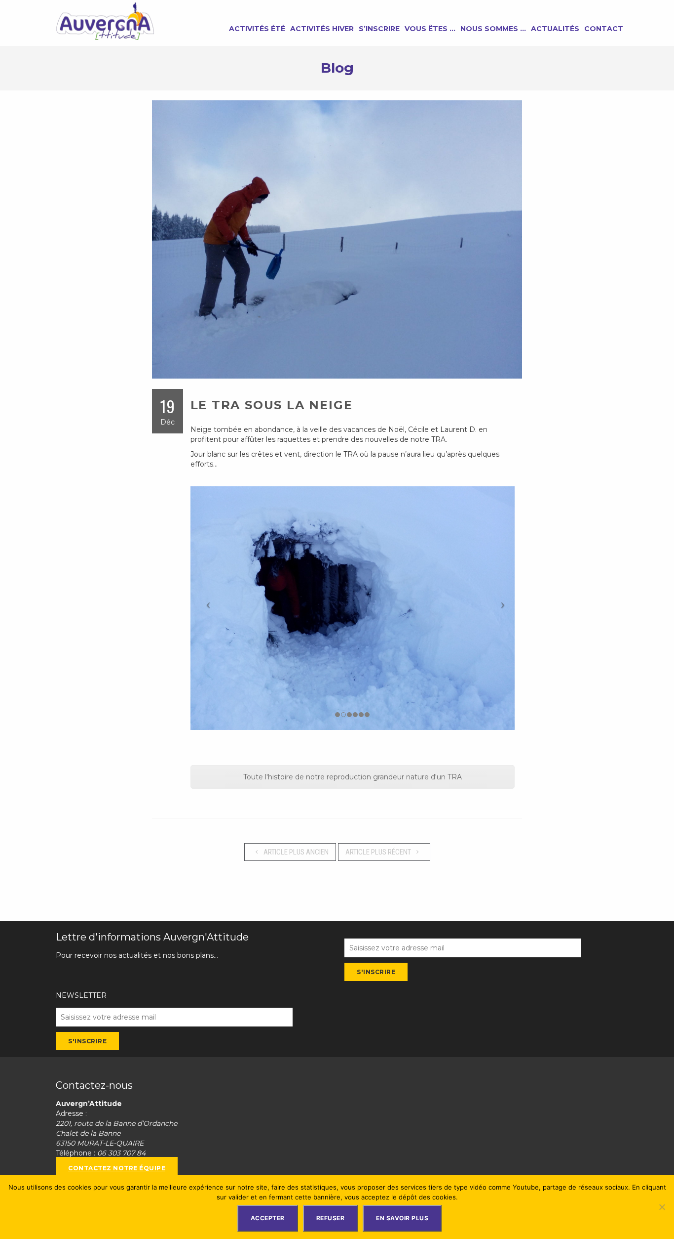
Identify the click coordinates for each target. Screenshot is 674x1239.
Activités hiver (322, 28)
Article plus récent (378, 852)
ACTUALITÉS (555, 28)
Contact (603, 28)
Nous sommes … (493, 28)
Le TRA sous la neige (271, 405)
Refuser (330, 1218)
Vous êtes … (430, 28)
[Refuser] (662, 1207)
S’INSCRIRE (379, 28)
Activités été (257, 28)
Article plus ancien (295, 852)
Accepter (268, 1218)
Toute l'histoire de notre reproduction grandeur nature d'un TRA (352, 776)
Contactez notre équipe (116, 1168)
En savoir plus (402, 1218)
